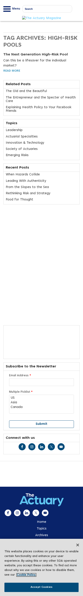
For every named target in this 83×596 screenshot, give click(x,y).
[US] (41, 398)
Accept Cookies (41, 587)
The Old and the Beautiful (26, 91)
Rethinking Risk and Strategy (28, 193)
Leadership (14, 130)
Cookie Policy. (26, 575)
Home (41, 522)
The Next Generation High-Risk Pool (35, 54)
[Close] (78, 545)
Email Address (20, 375)
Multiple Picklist (21, 392)
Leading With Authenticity (26, 181)
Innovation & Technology (25, 143)
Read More (11, 71)
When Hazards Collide (23, 174)
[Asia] (41, 402)
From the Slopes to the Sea (27, 187)
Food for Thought (19, 199)
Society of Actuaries (22, 149)
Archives (41, 535)
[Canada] (41, 407)
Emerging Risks (17, 155)
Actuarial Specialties (22, 136)
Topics (41, 528)
